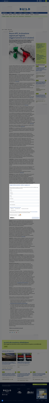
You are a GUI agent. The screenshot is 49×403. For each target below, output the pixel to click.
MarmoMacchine (17, 208)
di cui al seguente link (34, 211)
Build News (12, 208)
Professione (11, 198)
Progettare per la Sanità (25, 208)
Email (10, 195)
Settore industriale (12, 204)
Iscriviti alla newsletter (36, 217)
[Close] (38, 185)
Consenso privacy (13, 210)
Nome (10, 189)
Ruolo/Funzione (12, 201)
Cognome (11, 192)
